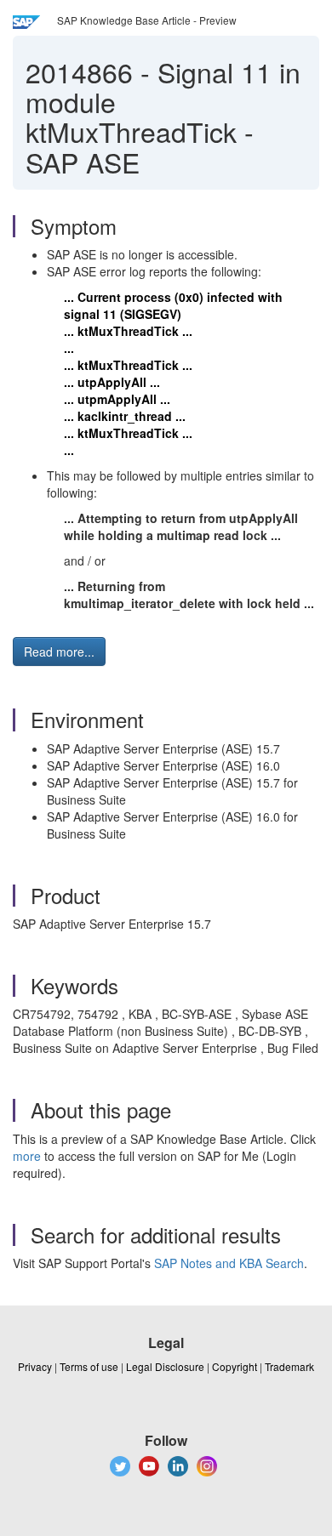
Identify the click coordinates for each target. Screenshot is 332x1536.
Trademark (289, 1366)
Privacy (35, 1366)
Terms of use (89, 1366)
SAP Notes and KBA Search (229, 1262)
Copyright (234, 1366)
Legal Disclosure (165, 1366)
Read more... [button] (59, 651)
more (27, 1155)
